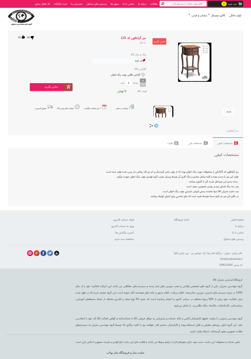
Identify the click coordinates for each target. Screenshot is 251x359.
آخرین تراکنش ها (124, 232)
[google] (37, 253)
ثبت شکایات (60, 4)
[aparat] (30, 253)
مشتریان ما (77, 4)
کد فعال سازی (42, 4)
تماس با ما (128, 4)
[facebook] (43, 253)
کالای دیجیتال (218, 15)
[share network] (151, 126)
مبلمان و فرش (199, 15)
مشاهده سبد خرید (124, 239)
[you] (57, 253)
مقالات (154, 4)
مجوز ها (115, 4)
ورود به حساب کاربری (122, 226)
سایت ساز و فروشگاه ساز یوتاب (125, 352)
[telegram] (156, 126)
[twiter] (50, 253)
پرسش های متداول (96, 4)
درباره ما (142, 4)
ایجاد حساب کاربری (124, 219)
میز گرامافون (232, 130)
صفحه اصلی (237, 219)
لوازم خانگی (235, 15)
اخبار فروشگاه (181, 219)
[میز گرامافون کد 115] (21, 16)
